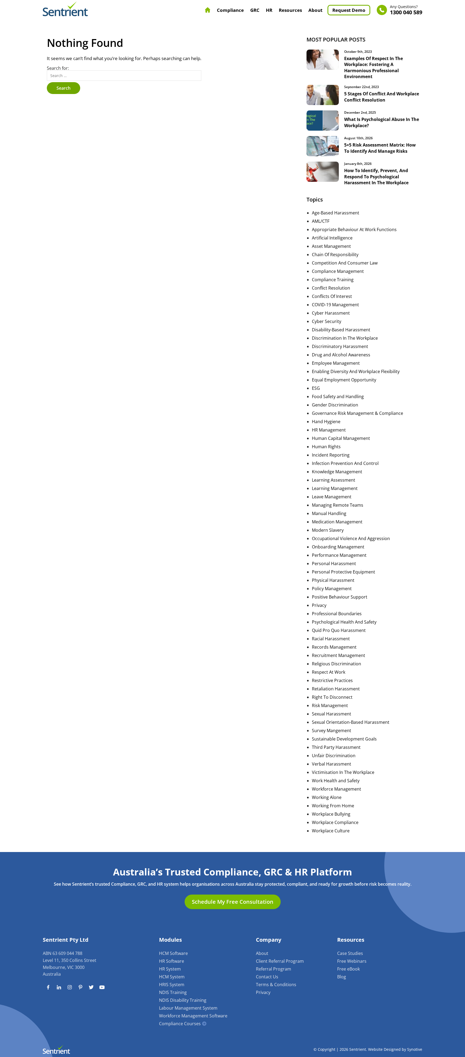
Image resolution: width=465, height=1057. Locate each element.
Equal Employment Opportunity (344, 380)
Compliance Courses (180, 1024)
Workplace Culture (331, 831)
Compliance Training (333, 280)
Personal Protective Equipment (343, 572)
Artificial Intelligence (332, 238)
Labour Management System (188, 1008)
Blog (341, 977)
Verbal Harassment (331, 764)
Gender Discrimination (335, 405)
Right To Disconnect (332, 697)
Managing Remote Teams (337, 505)
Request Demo (348, 10)
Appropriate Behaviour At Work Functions (354, 229)
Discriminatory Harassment (340, 346)
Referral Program (273, 969)
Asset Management (331, 246)
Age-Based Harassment (335, 213)
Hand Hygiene (326, 422)
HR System (170, 969)
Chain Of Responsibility (335, 255)
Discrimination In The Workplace (345, 338)
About (315, 10)
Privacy (319, 605)
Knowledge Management (337, 472)
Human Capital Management (341, 438)
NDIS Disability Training (182, 1000)
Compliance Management (338, 271)
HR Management (329, 430)
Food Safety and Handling (338, 396)
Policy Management (332, 589)
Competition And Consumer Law (345, 263)
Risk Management (330, 705)
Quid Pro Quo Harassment (339, 630)
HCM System (172, 977)
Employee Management (336, 363)
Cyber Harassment (331, 313)
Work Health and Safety (336, 781)
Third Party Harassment (336, 747)
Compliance (230, 10)
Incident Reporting (331, 455)
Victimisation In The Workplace (343, 772)
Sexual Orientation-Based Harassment (350, 722)
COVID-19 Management (335, 305)
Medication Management (337, 522)
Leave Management (331, 497)
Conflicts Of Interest (332, 296)
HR (269, 10)
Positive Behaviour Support (339, 597)
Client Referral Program (280, 961)
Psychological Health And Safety (344, 622)
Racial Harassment (331, 639)
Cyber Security (326, 321)
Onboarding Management (338, 547)
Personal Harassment (334, 563)
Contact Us (267, 977)
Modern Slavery (328, 530)
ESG (316, 388)
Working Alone (326, 797)
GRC (254, 10)
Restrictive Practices (332, 680)
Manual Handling (329, 513)
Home (207, 10)
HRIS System (171, 985)
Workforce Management (336, 789)
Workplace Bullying (331, 814)
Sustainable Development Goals (344, 739)
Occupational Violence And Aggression (351, 538)
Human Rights (326, 447)
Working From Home (333, 806)
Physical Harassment (333, 580)
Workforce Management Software (193, 1016)
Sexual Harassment (331, 714)
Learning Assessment (333, 480)
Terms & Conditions (276, 985)
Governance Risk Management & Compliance (357, 413)
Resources (290, 10)
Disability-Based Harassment (341, 330)
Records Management (334, 647)
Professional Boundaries (337, 614)
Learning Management (335, 488)
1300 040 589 (406, 10)
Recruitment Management (338, 655)
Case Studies (350, 953)
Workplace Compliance (335, 822)
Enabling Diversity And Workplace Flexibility (356, 371)
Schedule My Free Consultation (232, 901)
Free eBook (348, 969)
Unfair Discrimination (333, 756)
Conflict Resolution (331, 288)
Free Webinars (352, 961)
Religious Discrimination (336, 664)
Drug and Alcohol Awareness (341, 355)
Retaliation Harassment (336, 689)
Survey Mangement (331, 730)
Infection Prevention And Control (345, 463)
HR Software (171, 961)
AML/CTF (320, 221)
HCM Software (173, 953)
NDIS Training (173, 992)
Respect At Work (328, 672)
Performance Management (339, 555)
